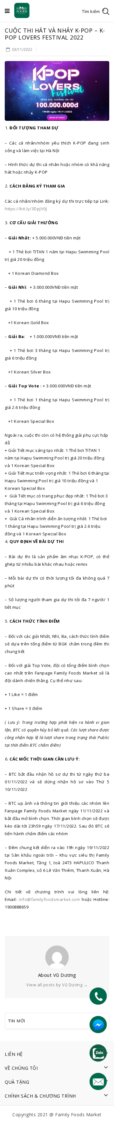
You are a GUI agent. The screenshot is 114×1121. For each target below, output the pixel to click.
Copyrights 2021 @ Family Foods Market (57, 1115)
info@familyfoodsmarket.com (49, 899)
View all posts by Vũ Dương (57, 985)
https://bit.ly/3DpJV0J (26, 209)
